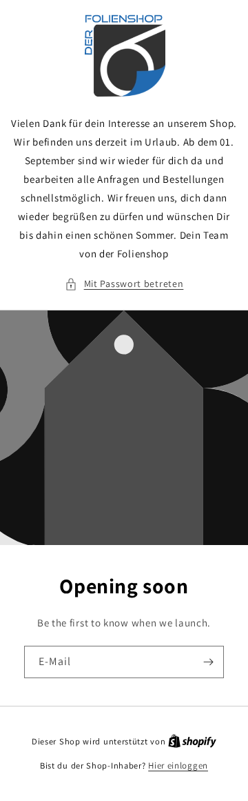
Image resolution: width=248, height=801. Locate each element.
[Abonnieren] (208, 662)
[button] (124, 284)
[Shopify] (192, 741)
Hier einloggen (178, 765)
